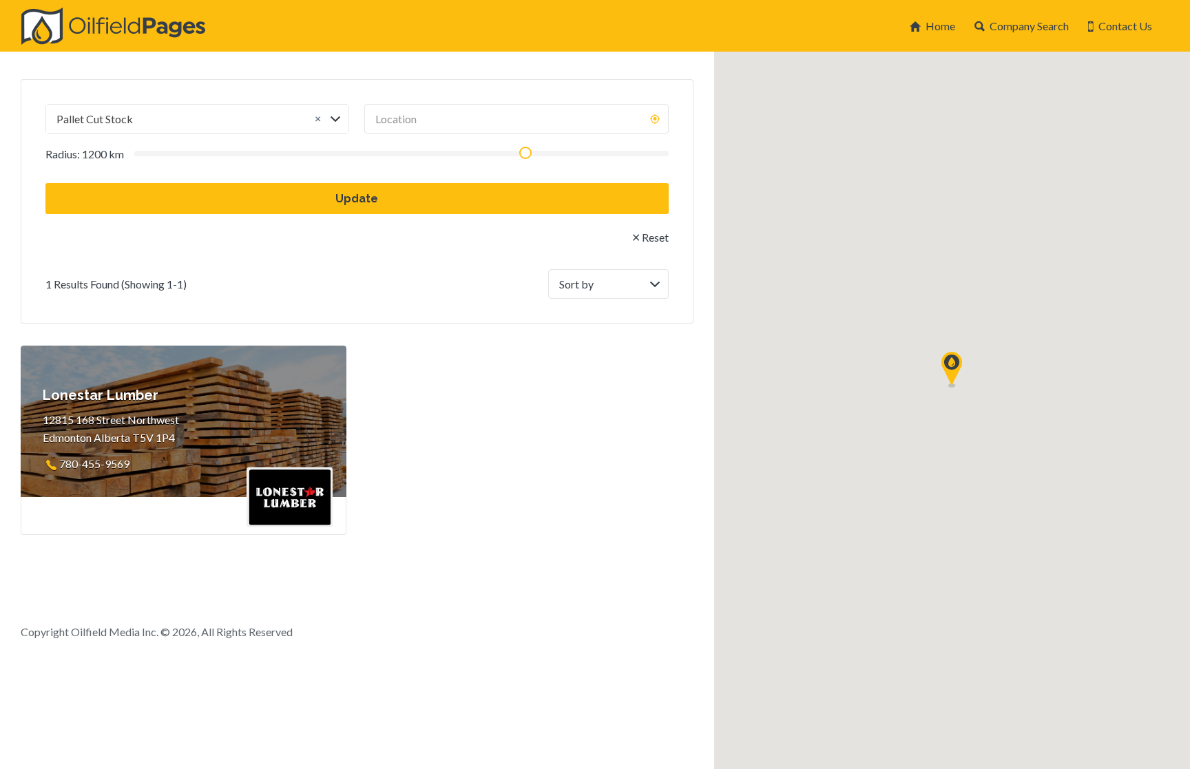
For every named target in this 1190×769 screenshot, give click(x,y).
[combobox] (197, 119)
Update (356, 198)
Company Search (1029, 25)
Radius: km (84, 153)
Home (940, 25)
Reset (655, 237)
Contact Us (1125, 25)
